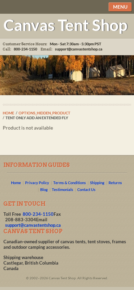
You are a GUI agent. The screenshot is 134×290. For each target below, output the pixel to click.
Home (8, 113)
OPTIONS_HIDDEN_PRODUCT (44, 113)
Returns (115, 182)
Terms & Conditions (69, 182)
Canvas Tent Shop (65, 24)
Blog (44, 189)
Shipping (97, 182)
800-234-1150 (38, 214)
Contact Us (86, 189)
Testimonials (62, 189)
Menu (120, 7)
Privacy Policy (37, 182)
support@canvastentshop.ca (78, 49)
